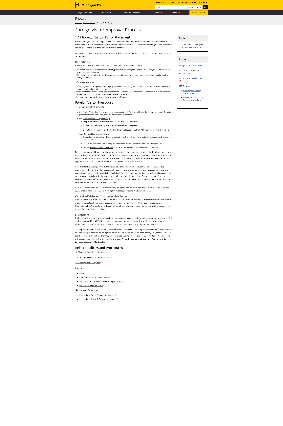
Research (81, 18)
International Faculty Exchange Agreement (97, 295)
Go (205, 7)
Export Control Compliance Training (94, 134)
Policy (81, 273)
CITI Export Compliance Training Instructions (193, 98)
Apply (173, 2)
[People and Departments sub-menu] (143, 12)
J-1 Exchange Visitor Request (87, 262)
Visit (168, 2)
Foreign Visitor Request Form (95, 112)
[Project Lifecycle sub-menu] (91, 12)
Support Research (198, 13)
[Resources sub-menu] (162, 12)
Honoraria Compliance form (91, 285)
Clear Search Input (185, 7)
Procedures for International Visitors (94, 277)
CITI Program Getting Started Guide (192, 92)
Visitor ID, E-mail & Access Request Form (92, 257)
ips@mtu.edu (94, 206)
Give (178, 2)
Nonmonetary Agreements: (86, 290)
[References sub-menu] (182, 12)
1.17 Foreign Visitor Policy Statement (91, 252)
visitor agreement (109, 53)
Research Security (89, 23)
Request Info (160, 2)
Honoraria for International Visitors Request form (100, 281)
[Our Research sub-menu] (112, 12)
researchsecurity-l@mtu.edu (101, 147)
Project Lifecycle (84, 13)
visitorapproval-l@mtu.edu (92, 152)
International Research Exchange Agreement (98, 299)
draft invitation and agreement (95, 118)
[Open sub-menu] (196, 2)
